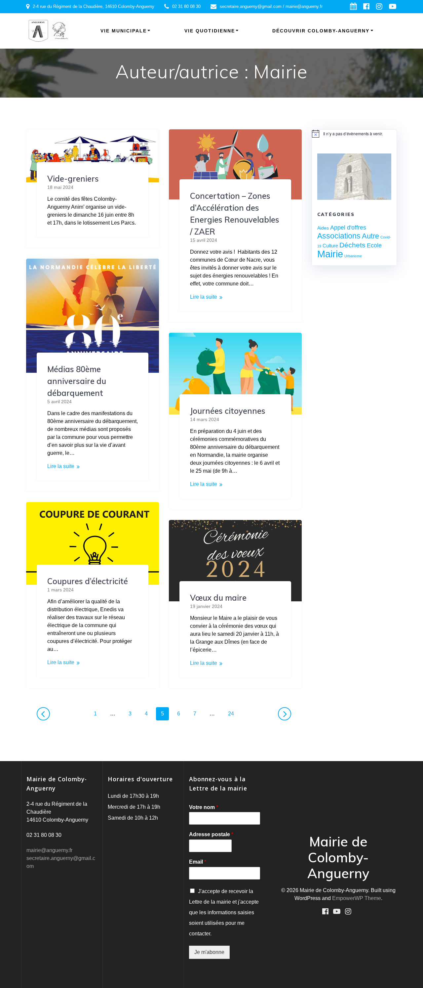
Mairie (330, 253)
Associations (339, 236)
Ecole (374, 245)
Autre (370, 236)
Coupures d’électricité (87, 581)
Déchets (352, 245)
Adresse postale (211, 834)
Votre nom (203, 807)
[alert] (354, 134)
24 (233, 713)
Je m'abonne (209, 952)
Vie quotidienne (209, 30)
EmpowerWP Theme (356, 898)
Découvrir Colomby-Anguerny (320, 30)
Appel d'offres (348, 227)
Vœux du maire (218, 598)
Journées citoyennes (227, 411)
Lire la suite (203, 297)
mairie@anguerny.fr (49, 850)
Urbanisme (353, 256)
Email (197, 862)
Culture (330, 245)
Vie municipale (123, 30)
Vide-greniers (73, 179)
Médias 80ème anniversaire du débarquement (76, 381)
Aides (323, 228)
